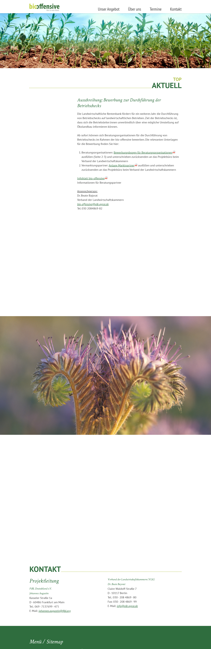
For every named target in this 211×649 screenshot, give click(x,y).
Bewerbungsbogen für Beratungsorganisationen (143, 152)
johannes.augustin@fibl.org (55, 611)
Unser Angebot (108, 9)
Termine (155, 9)
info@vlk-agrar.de (127, 606)
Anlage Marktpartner (121, 165)
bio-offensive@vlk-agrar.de (93, 204)
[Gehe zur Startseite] (44, 7)
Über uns (134, 9)
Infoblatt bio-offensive (91, 178)
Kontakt (176, 9)
